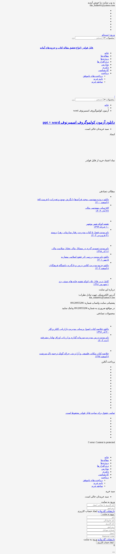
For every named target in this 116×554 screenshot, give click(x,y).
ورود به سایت (108, 514)
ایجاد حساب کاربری (105, 542)
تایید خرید (98, 79)
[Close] (113, 552)
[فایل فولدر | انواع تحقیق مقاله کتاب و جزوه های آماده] (104, 94)
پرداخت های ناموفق (93, 76)
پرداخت (105, 73)
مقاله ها (105, 56)
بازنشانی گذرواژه (106, 511)
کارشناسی (103, 70)
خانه (107, 53)
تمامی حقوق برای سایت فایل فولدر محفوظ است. (90, 413)
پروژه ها (105, 58)
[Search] (73, 38)
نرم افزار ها (103, 61)
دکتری (105, 67)
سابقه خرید (97, 81)
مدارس (105, 64)
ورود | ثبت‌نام (108, 35)
